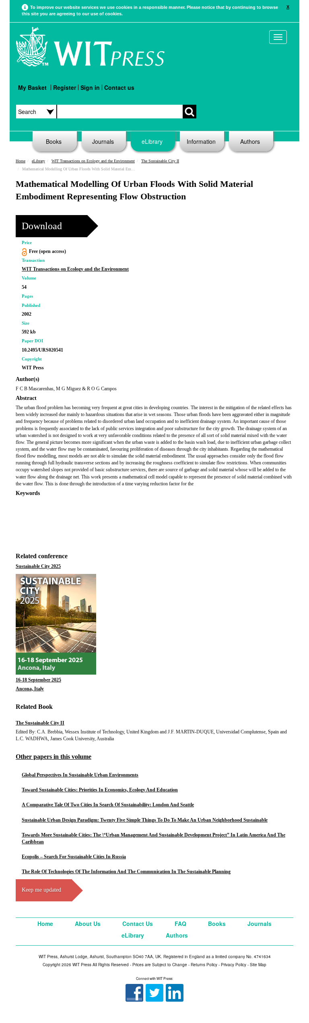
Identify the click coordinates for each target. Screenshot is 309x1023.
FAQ (180, 923)
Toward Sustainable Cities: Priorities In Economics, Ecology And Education (100, 790)
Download (42, 226)
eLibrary (152, 141)
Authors (250, 141)
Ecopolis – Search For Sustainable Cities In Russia (74, 856)
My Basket (32, 87)
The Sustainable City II (160, 161)
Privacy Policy (233, 964)
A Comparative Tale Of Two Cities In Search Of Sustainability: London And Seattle (108, 805)
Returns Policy (204, 964)
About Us (88, 923)
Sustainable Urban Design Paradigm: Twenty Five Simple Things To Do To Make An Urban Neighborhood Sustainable (145, 820)
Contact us (119, 87)
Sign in (90, 87)
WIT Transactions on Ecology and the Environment (93, 161)
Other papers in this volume (53, 756)
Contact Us (137, 923)
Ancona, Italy (30, 689)
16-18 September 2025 (38, 680)
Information (201, 141)
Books (54, 141)
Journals (103, 141)
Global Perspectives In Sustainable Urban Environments (80, 775)
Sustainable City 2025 (38, 566)
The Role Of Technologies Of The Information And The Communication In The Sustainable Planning (126, 871)
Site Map (258, 964)
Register (64, 87)
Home (20, 161)
